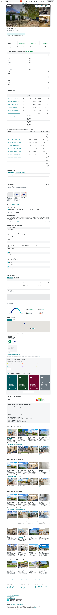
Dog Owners (18, 373)
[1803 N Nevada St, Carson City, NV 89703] (23, 564)
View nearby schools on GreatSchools (14, 354)
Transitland (18, 591)
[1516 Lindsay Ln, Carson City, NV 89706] (34, 564)
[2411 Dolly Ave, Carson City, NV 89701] (44, 514)
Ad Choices (46, 603)
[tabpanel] (28, 181)
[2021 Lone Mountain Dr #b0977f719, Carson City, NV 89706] (44, 497)
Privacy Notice (43, 603)
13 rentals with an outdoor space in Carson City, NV (16, 509)
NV (16, 3)
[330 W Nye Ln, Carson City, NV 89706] (12, 531)
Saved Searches (43, 1)
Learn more (40, 356)
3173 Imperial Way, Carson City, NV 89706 (14, 142)
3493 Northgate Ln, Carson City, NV (14, 113)
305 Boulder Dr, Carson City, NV (13, 121)
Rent (26, 1)
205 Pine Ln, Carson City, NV (12, 107)
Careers (22, 603)
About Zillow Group (13, 603)
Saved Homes (36, 1)
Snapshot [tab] (9, 305)
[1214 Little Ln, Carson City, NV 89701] (23, 449)
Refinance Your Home (21, 33)
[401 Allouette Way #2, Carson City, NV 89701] (12, 547)
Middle (18, 333)
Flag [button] (15, 388)
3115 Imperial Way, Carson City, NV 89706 (14, 151)
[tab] (10, 277)
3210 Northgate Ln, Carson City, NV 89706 (15, 133)
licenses (11, 594)
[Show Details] (48, 55)
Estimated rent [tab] (18, 172)
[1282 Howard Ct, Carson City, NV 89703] (12, 449)
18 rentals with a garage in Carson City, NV (15, 444)
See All (9, 369)
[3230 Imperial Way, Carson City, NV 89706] (44, 432)
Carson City (19, 3)
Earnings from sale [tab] (11, 172)
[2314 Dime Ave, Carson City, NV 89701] (44, 449)
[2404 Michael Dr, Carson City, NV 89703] (12, 564)
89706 (23, 3)
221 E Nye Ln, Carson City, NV (13, 104)
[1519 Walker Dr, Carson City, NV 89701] (23, 547)
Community (13, 373)
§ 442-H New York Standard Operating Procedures (13, 595)
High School (23, 333)
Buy (23, 1)
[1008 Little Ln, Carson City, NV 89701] (12, 432)
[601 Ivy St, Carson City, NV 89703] (44, 564)
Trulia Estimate (11, 51)
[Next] (49, 435)
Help (40, 603)
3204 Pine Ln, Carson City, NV (13, 98)
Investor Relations (29, 603)
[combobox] (13, 1)
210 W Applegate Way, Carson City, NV (14, 116)
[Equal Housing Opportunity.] (17, 609)
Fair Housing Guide (18, 603)
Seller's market (16, 313)
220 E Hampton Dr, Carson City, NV (13, 124)
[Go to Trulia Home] (3, 1)
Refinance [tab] (24, 172)
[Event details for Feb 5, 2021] (48, 282)
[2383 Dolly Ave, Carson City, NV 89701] (33, 449)
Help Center (24, 609)
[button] (21, 1)
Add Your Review (28, 392)
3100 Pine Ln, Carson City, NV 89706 (14, 136)
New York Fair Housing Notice (10, 596)
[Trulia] (8, 600)
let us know (35, 607)
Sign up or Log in (50, 1)
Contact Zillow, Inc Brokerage (11, 598)
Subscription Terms (37, 603)
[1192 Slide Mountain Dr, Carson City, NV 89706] (44, 547)
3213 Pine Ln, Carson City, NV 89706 (14, 139)
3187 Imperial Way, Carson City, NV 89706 (14, 154)
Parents (23, 373)
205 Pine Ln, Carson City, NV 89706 (14, 145)
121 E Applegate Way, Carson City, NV (14, 110)
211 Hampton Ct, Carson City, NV (13, 101)
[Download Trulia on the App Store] (12, 600)
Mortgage (30, 1)
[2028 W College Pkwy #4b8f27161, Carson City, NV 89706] (44, 465)
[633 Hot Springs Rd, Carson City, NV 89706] (33, 481)
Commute (28, 373)
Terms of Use (32, 603)
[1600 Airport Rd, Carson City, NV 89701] (44, 531)
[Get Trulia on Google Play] (19, 600)
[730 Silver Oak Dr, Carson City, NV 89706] (33, 432)
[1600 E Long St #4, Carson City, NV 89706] (12, 514)
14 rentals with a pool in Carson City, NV (14, 476)
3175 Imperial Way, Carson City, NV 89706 (14, 148)
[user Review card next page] (50, 382)
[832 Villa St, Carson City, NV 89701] (34, 547)
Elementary (14, 333)
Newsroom (25, 603)
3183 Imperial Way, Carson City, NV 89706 (14, 157)
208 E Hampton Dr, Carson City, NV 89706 (15, 165)
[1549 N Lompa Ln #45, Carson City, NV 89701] (23, 432)
